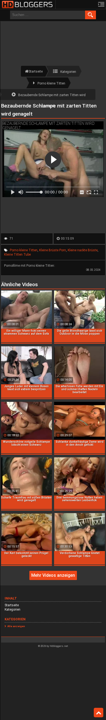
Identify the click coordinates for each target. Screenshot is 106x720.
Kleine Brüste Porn (52, 250)
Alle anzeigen (16, 626)
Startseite (12, 605)
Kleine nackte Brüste (83, 250)
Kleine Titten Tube (17, 254)
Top (98, 712)
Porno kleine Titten (24, 250)
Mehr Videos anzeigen (53, 575)
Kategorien (12, 609)
